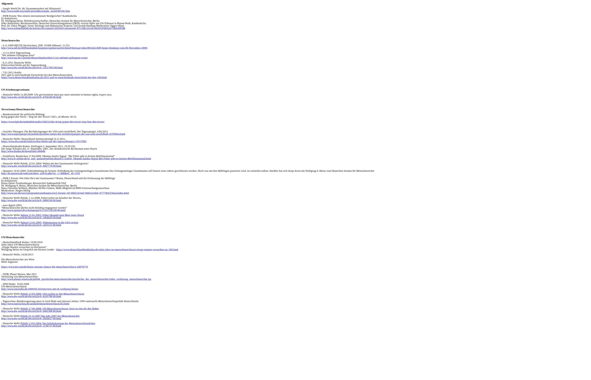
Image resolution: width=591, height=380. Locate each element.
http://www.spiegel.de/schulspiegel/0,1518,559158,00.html (33, 210)
